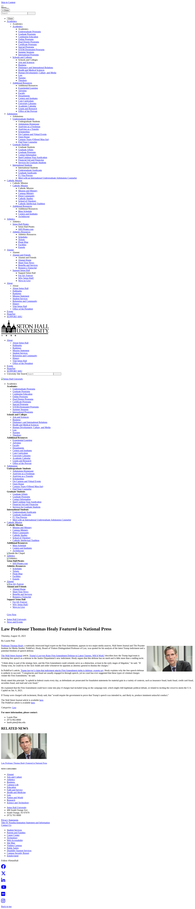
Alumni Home (24, 260)
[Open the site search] (2, 5)
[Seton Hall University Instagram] (4, 901)
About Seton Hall (20, 288)
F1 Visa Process (25, 175)
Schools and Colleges (22, 57)
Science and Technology (18, 802)
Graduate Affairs (25, 149)
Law (20, 75)
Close (10, 19)
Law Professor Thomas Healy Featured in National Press (24, 763)
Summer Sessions (26, 52)
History (16, 304)
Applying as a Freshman (29, 126)
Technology (12, 838)
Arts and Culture (14, 777)
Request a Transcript (27, 268)
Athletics (11, 219)
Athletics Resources (21, 232)
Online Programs (26, 39)
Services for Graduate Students (32, 162)
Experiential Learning (28, 88)
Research (11, 800)
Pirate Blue (23, 242)
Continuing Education (28, 37)
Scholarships (24, 132)
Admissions (12, 114)
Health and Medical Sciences (31, 70)
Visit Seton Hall (20, 306)
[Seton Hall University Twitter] (4, 874)
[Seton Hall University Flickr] (4, 895)
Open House (24, 137)
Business (22, 65)
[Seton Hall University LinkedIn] (4, 881)
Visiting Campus (14, 845)
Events (10, 311)
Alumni (10, 250)
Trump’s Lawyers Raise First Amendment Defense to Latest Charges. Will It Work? (66, 655)
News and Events (15, 622)
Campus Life (13, 784)
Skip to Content (8, 2)
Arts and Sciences (26, 62)
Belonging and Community (25, 301)
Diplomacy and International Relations (35, 67)
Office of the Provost (27, 111)
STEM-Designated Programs (31, 49)
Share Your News (26, 262)
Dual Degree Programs (28, 42)
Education (11, 787)
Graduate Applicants (27, 173)
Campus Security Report (18, 853)
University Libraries (27, 103)
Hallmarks (17, 291)
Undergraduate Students (23, 119)
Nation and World (15, 797)
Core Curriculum (26, 101)
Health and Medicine (16, 792)
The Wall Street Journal (11, 655)
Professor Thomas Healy (12, 645)
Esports (21, 247)
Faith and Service (15, 790)
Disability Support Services (19, 850)
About (10, 283)
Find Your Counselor (27, 142)
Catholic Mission (14, 180)
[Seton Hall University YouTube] (4, 888)
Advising (22, 90)
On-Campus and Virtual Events (32, 134)
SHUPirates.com (25, 229)
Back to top (6, 906)
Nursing (22, 78)
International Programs (28, 54)
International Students (22, 165)
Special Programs (26, 47)
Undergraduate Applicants (30, 170)
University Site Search (17, 374)
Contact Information (27, 155)
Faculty (21, 93)
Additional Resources (22, 83)
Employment (12, 856)
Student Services (20, 298)
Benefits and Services (28, 265)
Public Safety (13, 848)
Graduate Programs (27, 34)
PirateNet (11, 314)
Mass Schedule (25, 211)
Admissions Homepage (28, 124)
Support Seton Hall (21, 270)
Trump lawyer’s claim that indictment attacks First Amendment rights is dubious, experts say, (62, 670)
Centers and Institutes (28, 98)
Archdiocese (24, 216)
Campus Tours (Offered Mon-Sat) (33, 139)
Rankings (17, 293)
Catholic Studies (25, 198)
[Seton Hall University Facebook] (4, 867)
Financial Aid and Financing (31, 160)
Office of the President (23, 309)
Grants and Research (27, 108)
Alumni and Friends (22, 255)
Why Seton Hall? (26, 278)
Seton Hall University (16, 619)
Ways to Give (24, 280)
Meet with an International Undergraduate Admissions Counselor (47, 178)
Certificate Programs (27, 44)
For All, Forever (25, 275)
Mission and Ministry (27, 191)
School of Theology (27, 201)
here (41, 700)
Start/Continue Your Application (32, 157)
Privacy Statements (9, 820)
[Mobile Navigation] (7, 8)
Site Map (11, 843)
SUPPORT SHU (14, 316)
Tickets (21, 239)
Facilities (22, 244)
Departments (24, 96)
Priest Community (26, 196)
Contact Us (6, 825)
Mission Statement (21, 296)
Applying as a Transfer (28, 129)
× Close (5, 10)
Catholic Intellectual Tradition (31, 203)
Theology (22, 80)
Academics (12, 21)
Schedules (22, 237)
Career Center (13, 835)
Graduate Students (21, 144)
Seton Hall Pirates (21, 224)
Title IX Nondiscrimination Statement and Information (25, 822)
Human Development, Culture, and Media (37, 72)
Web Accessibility (15, 840)
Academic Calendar (27, 106)
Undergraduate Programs (29, 31)
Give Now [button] (11, 614)
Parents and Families (16, 832)
